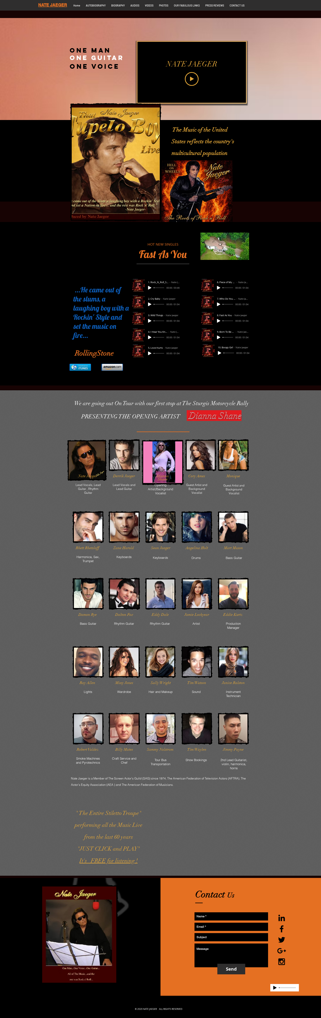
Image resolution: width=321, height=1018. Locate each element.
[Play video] (192, 79)
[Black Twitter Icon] (281, 939)
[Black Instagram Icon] (281, 961)
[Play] (149, 288)
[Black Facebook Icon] (281, 928)
